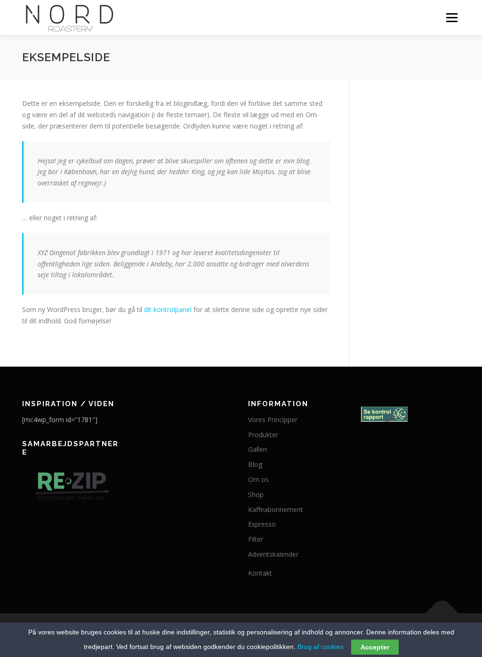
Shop (256, 494)
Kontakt (260, 573)
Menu (451, 17)
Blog (255, 464)
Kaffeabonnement (275, 509)
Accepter (375, 647)
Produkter (263, 434)
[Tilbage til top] (442, 613)
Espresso (262, 524)
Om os (258, 479)
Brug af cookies (320, 646)
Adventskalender (273, 554)
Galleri (257, 449)
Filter (255, 539)
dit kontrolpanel (168, 309)
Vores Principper (272, 419)
